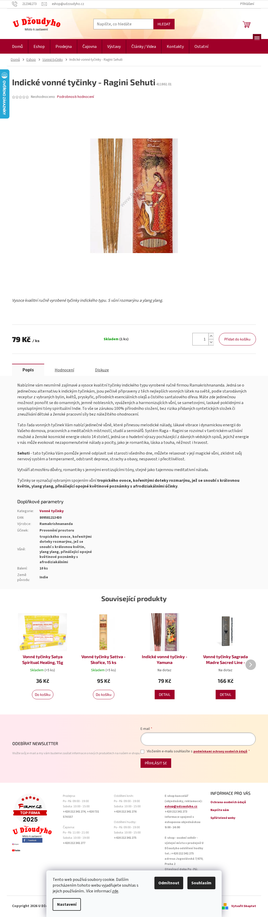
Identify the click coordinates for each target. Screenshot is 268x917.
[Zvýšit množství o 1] (211, 336)
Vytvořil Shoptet (243, 906)
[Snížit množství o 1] (211, 342)
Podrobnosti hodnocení (75, 96)
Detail (164, 694)
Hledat (164, 24)
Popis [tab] (28, 370)
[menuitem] (17, 47)
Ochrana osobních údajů (228, 802)
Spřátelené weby (222, 818)
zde (115, 891)
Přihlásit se (156, 763)
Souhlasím (201, 883)
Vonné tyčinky (52, 511)
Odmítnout (168, 883)
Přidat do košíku (237, 339)
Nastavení (66, 904)
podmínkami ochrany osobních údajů (220, 751)
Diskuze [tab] (102, 370)
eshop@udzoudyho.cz (181, 806)
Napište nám (219, 810)
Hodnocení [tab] (64, 370)
